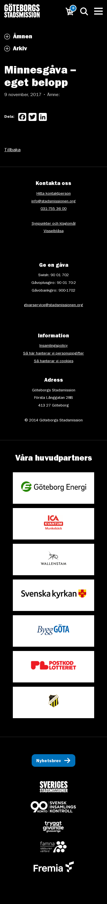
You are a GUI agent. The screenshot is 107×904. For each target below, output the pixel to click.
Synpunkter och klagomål (54, 224)
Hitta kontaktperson (54, 194)
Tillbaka (12, 150)
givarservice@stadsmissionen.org (53, 305)
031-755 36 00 (53, 209)
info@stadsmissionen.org (53, 202)
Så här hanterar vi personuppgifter (53, 354)
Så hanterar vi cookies (53, 361)
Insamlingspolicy (53, 346)
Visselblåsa (54, 231)
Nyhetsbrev (48, 761)
